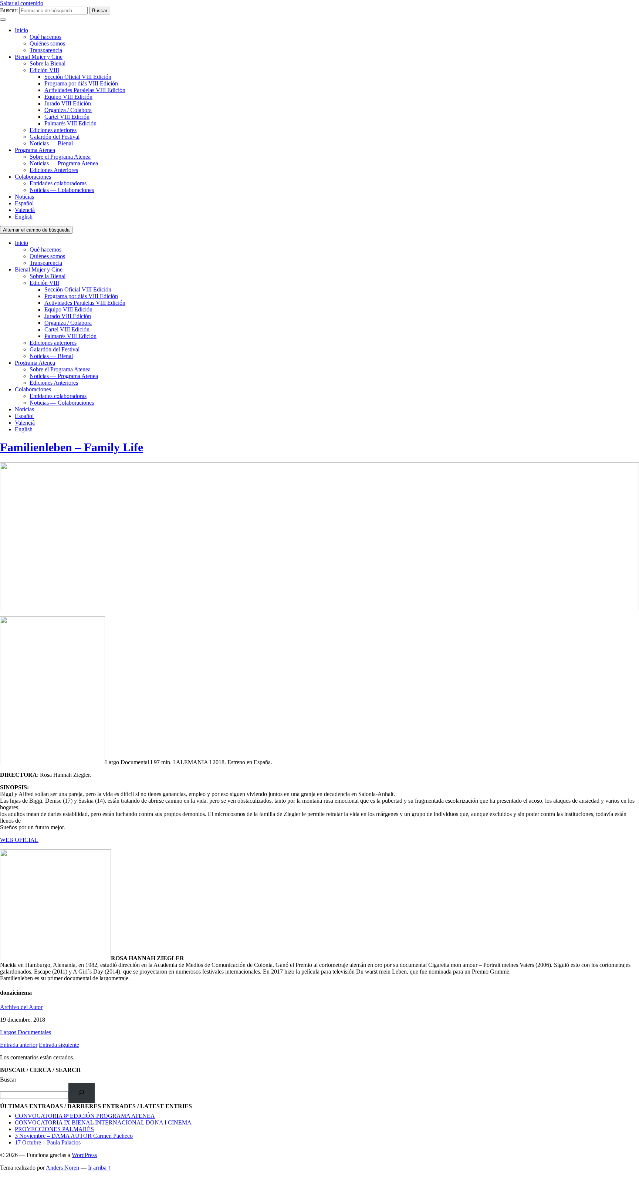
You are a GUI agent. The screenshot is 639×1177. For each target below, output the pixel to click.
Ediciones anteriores (53, 130)
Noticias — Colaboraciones (62, 190)
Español (24, 203)
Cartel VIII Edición (66, 117)
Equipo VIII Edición (68, 97)
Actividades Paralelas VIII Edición (84, 90)
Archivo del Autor (21, 1007)
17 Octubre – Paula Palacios (48, 1142)
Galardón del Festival (55, 137)
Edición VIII (44, 70)
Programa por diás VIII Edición (81, 83)
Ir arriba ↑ (99, 1167)
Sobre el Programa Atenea (60, 157)
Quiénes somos (47, 43)
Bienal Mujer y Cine (38, 57)
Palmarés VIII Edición (70, 123)
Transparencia (46, 50)
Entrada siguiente (59, 1045)
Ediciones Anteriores (54, 170)
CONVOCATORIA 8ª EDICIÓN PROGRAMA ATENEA (85, 1116)
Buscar (8, 1079)
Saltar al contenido (21, 3)
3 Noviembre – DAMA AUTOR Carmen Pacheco (74, 1136)
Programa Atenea (35, 150)
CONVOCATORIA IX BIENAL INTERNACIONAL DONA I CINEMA (103, 1122)
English (24, 216)
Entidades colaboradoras (58, 183)
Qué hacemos (45, 37)
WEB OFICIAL (19, 840)
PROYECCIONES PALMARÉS (54, 1129)
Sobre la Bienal (47, 63)
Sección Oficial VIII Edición (77, 77)
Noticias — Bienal (51, 143)
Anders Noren (62, 1167)
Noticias (24, 196)
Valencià (25, 210)
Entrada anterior (18, 1045)
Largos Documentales (25, 1032)
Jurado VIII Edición (67, 103)
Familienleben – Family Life (71, 447)
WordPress (84, 1155)
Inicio (21, 30)
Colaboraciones (33, 176)
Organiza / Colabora (68, 110)
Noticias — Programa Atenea (64, 163)
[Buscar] (81, 1093)
